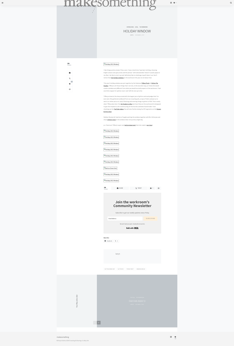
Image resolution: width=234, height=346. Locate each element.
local (136, 27)
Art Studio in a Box (126, 104)
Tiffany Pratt (145, 83)
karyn (131, 35)
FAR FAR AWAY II (137, 301)
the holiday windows (117, 78)
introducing (130, 27)
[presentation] (95, 322)
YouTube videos (119, 109)
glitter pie (120, 269)
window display (141, 269)
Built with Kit (132, 228)
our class (149, 125)
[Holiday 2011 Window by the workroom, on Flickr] (111, 64)
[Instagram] (171, 2)
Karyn (132, 304)
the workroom (143, 27)
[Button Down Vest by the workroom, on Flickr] (110, 168)
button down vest (130, 125)
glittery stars (111, 120)
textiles (132, 297)
